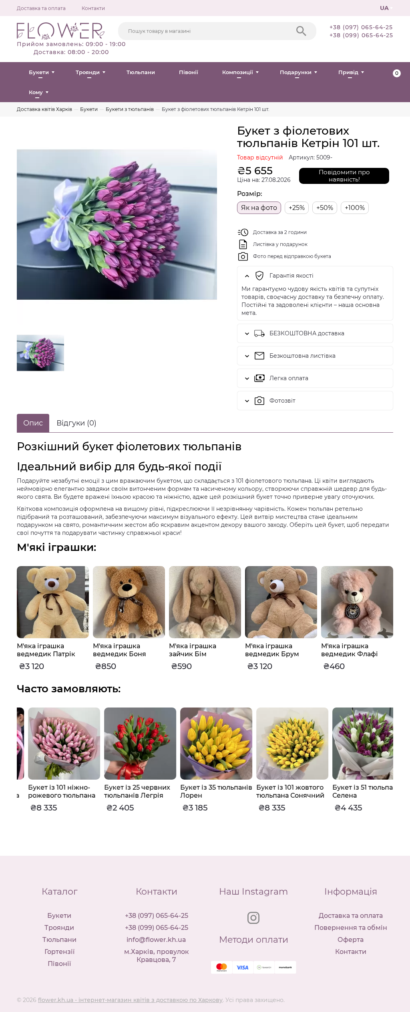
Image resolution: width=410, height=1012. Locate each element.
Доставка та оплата (41, 8)
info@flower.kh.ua (156, 939)
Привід (348, 72)
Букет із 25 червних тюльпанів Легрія (126, 791)
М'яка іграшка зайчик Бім (192, 650)
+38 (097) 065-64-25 (361, 27)
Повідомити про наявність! (344, 175)
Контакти (93, 8)
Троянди (88, 72)
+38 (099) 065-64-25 (361, 35)
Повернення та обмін (350, 927)
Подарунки (296, 72)
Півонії (188, 72)
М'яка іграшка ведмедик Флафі (349, 650)
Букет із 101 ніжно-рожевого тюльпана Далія (50, 795)
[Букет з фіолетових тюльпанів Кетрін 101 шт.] (117, 225)
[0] (390, 72)
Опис (33, 423)
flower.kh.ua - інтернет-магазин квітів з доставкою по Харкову (130, 1000)
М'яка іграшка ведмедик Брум (272, 650)
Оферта (351, 939)
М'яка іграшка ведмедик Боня (119, 650)
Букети (39, 72)
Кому (36, 92)
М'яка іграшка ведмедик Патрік (46, 650)
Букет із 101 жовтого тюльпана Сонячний (279, 791)
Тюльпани (141, 72)
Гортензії (59, 952)
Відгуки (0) (76, 423)
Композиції (237, 72)
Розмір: (249, 194)
